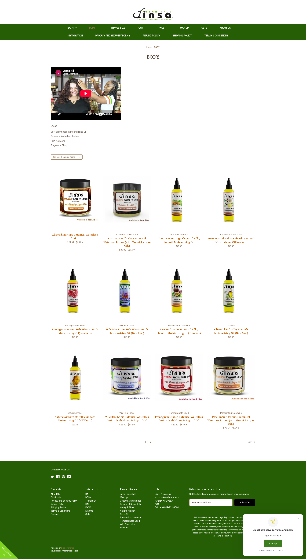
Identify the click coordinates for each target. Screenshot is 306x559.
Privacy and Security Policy (112, 35)
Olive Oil (124, 514)
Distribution (75, 35)
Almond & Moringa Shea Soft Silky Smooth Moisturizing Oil (179, 240)
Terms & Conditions (216, 35)
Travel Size (118, 27)
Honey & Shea (127, 507)
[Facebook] (58, 476)
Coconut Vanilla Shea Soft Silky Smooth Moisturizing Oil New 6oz (231, 240)
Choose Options (75, 202)
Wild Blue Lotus (127, 524)
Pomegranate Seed (130, 521)
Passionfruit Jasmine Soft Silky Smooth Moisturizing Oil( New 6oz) (179, 331)
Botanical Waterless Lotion (65, 136)
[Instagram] (69, 476)
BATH (70, 27)
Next (250, 442)
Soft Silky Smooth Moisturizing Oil (68, 131)
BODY (92, 27)
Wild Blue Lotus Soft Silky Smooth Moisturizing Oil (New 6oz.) (127, 331)
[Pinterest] (63, 476)
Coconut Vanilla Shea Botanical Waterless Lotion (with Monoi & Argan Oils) (127, 242)
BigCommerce (67, 548)
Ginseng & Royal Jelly (130, 504)
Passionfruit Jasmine (131, 517)
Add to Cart (179, 202)
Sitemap (55, 514)
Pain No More (58, 140)
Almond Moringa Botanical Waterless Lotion (75, 236)
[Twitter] (52, 476)
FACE (161, 27)
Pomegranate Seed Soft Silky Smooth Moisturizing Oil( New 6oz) (75, 331)
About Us (225, 27)
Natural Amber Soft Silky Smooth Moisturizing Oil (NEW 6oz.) (75, 418)
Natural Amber (127, 511)
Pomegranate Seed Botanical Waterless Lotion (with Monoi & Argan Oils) (179, 418)
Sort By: (56, 157)
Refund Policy (151, 35)
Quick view (72, 196)
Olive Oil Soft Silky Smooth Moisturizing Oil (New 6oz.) (231, 331)
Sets (204, 27)
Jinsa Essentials (128, 494)
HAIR (140, 27)
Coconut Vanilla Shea (130, 500)
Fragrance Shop (59, 145)
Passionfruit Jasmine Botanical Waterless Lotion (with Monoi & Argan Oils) (231, 420)
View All (124, 527)
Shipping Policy (182, 35)
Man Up (184, 27)
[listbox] (71, 157)
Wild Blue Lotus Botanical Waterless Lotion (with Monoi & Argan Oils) (127, 418)
